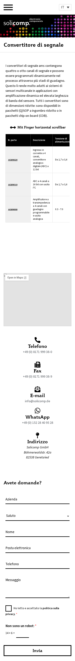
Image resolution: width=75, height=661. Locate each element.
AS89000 (12, 209)
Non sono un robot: (20, 626)
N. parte (12, 140)
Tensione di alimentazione (62, 140)
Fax (37, 371)
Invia (37, 650)
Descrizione (39, 140)
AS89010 (12, 184)
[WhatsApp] (37, 410)
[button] (65, 7)
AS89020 (12, 159)
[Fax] (37, 365)
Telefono (37, 346)
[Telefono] (37, 340)
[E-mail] (37, 389)
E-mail (37, 395)
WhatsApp (37, 417)
